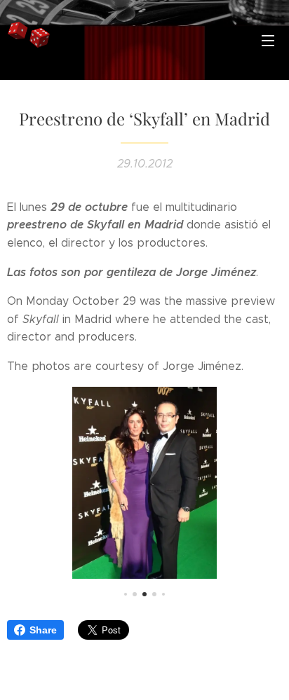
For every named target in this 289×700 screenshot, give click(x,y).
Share (43, 630)
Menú (268, 40)
